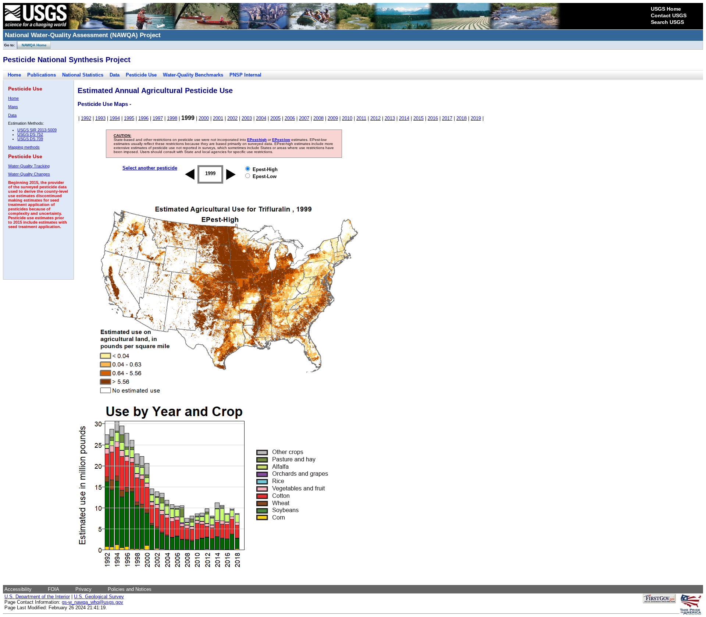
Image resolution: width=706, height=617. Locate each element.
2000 (204, 118)
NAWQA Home (32, 45)
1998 (172, 118)
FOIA (53, 589)
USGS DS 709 (30, 138)
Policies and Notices (129, 589)
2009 (333, 118)
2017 (447, 118)
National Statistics (82, 75)
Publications (41, 75)
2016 (433, 118)
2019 (476, 118)
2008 (318, 118)
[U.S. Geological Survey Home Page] (35, 28)
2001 (218, 118)
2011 (361, 118)
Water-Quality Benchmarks (193, 75)
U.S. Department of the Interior (37, 596)
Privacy (83, 589)
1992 (86, 118)
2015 (418, 118)
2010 (347, 118)
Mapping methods (24, 147)
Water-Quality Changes (29, 174)
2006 (290, 118)
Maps (13, 106)
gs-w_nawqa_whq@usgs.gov (92, 602)
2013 (390, 118)
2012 (375, 118)
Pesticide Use (141, 75)
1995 (129, 118)
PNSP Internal (245, 75)
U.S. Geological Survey (99, 596)
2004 (261, 118)
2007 (304, 118)
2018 (461, 118)
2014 (404, 118)
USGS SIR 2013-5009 (37, 130)
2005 (275, 118)
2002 (232, 118)
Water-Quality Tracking (29, 166)
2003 (247, 118)
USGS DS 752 (30, 134)
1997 (158, 118)
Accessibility (18, 589)
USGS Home (666, 9)
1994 (115, 118)
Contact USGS (669, 15)
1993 (100, 118)
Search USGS (667, 22)
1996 (143, 118)
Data (115, 75)
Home (14, 75)
